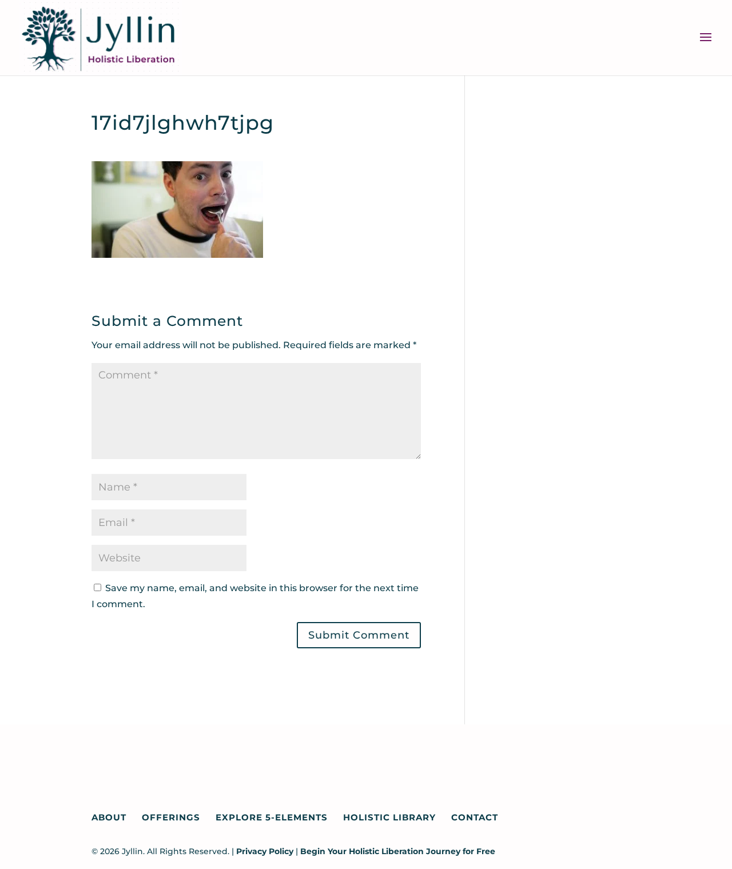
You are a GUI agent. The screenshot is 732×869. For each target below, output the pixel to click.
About (109, 817)
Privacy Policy (264, 851)
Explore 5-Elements (272, 817)
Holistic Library (389, 817)
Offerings (171, 817)
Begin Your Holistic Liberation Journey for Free (397, 851)
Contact (474, 817)
